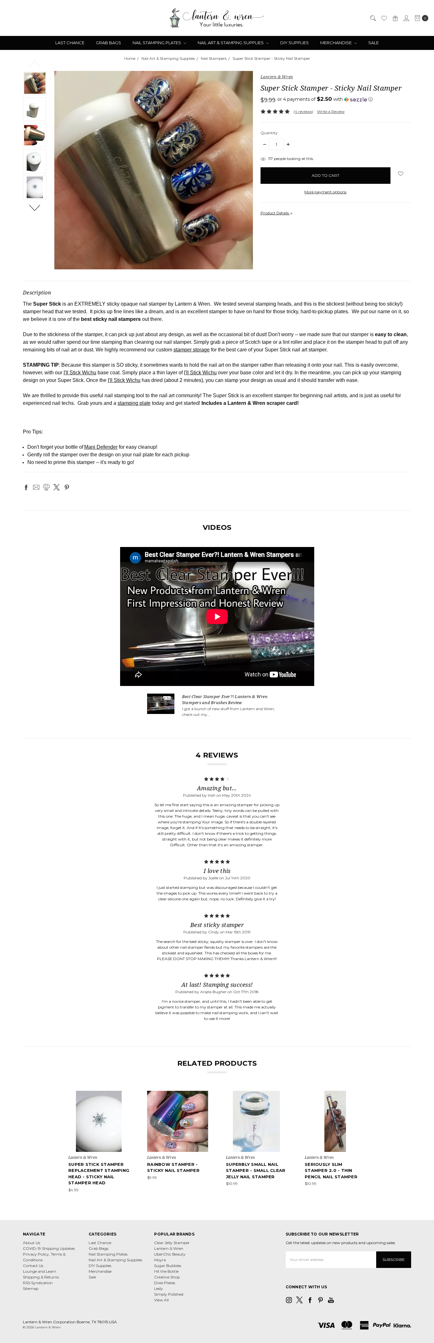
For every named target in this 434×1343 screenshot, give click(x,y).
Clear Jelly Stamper (172, 1242)
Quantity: (270, 132)
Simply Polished (168, 1294)
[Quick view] (125, 1095)
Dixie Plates (164, 1282)
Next (34, 207)
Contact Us (33, 1265)
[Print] (46, 487)
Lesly (158, 1288)
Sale (373, 42)
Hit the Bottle (166, 1271)
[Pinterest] (67, 487)
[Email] (36, 487)
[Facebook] (26, 487)
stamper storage (191, 349)
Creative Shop (167, 1277)
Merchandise (336, 42)
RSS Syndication (38, 1282)
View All (161, 1300)
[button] (325, 99)
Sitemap (30, 1288)
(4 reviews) (303, 111)
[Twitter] (56, 487)
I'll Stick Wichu (80, 372)
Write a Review (331, 111)
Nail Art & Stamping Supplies (231, 42)
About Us (31, 1242)
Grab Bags (108, 42)
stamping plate (134, 403)
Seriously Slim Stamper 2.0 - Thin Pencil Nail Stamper (331, 1170)
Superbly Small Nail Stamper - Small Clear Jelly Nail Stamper (255, 1170)
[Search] (373, 18)
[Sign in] (406, 18)
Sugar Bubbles (167, 1265)
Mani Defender (101, 447)
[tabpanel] (98, 1142)
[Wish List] (384, 18)
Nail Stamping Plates (157, 42)
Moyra (160, 1259)
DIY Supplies (294, 42)
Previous (34, 63)
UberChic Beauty (170, 1254)
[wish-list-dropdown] (400, 173)
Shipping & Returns (41, 1277)
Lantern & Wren (168, 1248)
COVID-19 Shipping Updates (49, 1248)
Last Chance (70, 42)
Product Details (275, 213)
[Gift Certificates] (395, 18)
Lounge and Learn (39, 1271)
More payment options (325, 192)
